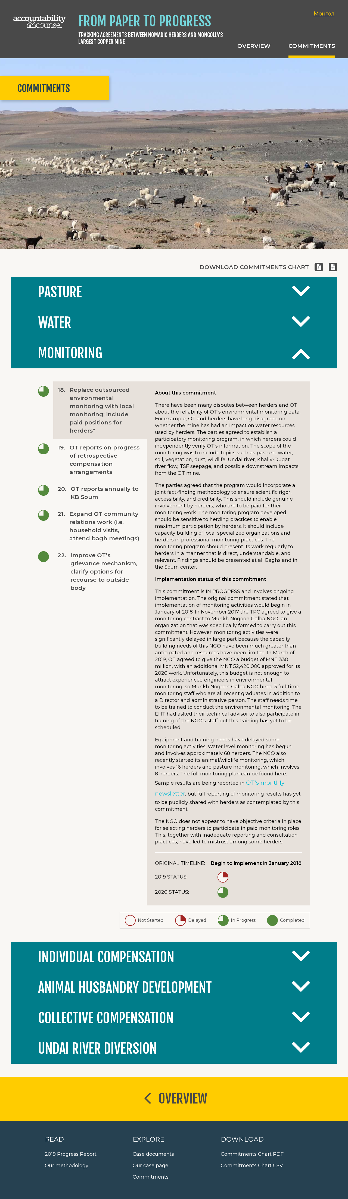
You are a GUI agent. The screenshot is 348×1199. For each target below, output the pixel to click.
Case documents (153, 1154)
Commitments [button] (311, 45)
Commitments (151, 1177)
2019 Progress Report (71, 1154)
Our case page (150, 1166)
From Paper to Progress (144, 21)
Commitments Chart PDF (252, 1154)
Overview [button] (254, 45)
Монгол (323, 13)
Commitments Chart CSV (252, 1166)
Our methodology (66, 1166)
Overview (182, 1098)
